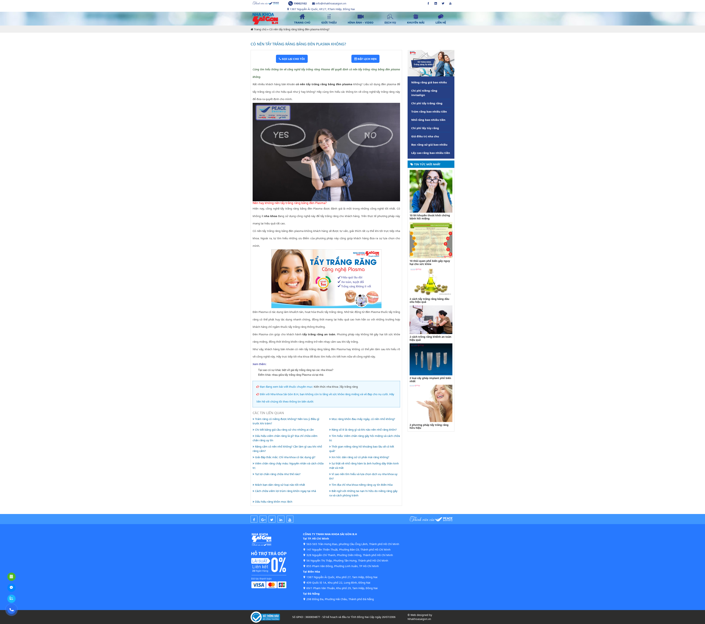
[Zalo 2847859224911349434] (11, 599)
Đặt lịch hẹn (367, 59)
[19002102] (11, 610)
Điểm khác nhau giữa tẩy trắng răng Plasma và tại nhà (290, 374)
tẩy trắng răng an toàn (318, 334)
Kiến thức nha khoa (326, 386)
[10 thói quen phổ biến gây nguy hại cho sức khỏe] (431, 239)
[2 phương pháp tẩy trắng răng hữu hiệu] (431, 403)
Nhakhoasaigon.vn (419, 619)
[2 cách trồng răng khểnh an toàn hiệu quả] (431, 319)
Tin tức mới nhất (426, 164)
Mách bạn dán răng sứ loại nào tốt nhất (279, 484)
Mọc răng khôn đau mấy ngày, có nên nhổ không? (363, 419)
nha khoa (270, 216)
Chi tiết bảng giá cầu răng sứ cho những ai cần (284, 429)
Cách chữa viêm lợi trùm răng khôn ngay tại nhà (285, 491)
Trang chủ (260, 29)
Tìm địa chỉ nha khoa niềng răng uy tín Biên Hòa (362, 484)
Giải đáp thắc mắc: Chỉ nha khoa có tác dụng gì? (284, 457)
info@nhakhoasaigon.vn (331, 3)
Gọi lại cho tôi (293, 59)
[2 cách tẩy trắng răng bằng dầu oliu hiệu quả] (431, 281)
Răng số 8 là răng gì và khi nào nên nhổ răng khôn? (364, 429)
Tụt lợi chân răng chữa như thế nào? (277, 474)
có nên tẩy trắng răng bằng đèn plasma (324, 84)
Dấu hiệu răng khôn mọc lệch (273, 501)
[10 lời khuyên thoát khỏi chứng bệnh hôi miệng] (431, 191)
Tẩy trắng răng (348, 386)
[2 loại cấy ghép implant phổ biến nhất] (431, 359)
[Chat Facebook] (11, 588)
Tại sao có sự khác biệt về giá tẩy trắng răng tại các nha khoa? (295, 369)
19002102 (300, 3)
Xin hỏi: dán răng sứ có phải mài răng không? (360, 457)
